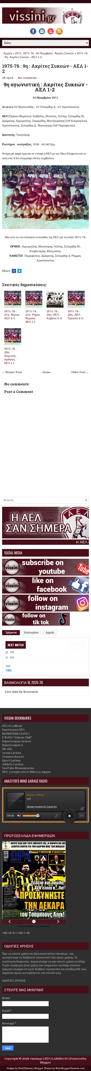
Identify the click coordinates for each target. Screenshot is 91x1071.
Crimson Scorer (13, 756)
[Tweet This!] (19, 271)
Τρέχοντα (11, 632)
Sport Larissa (11, 760)
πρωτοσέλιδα (27, 926)
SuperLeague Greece (16, 741)
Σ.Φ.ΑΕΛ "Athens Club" (17, 737)
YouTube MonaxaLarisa (18, 768)
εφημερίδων (44, 926)
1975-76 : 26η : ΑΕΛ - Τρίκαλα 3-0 (75, 315)
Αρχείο (50, 632)
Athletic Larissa (12, 764)
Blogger (45, 1062)
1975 (18, 53)
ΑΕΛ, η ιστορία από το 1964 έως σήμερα (26, 771)
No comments (27, 77)
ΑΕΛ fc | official (12, 725)
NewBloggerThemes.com (70, 1068)
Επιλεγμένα (31, 632)
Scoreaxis (30, 691)
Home (46, 372)
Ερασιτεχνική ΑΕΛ (13, 729)
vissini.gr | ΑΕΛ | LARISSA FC (49, 1058)
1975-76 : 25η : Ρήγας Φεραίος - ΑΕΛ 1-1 (32, 317)
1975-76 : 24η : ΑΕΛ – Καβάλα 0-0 (54, 315)
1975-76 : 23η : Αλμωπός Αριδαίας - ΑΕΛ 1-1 (10, 356)
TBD (9, 670)
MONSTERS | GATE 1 (16, 733)
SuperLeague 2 (12, 745)
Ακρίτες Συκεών (64, 53)
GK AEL (7, 748)
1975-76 (28, 53)
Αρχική (7, 53)
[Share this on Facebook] (14, 271)
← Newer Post (12, 372)
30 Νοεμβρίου (44, 53)
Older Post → (80, 372)
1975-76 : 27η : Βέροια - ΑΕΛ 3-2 (12, 315)
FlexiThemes (25, 1068)
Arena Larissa (11, 752)
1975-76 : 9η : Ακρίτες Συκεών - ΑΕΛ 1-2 (45, 69)
